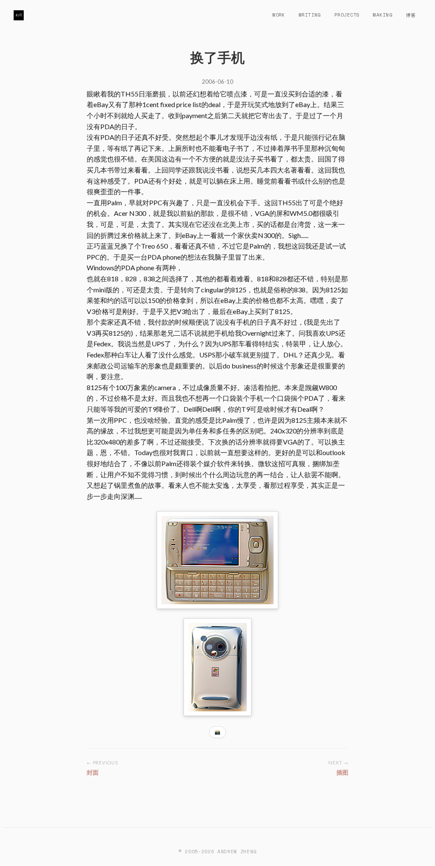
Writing (310, 14)
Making (382, 14)
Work (278, 14)
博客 (410, 14)
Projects (347, 14)
